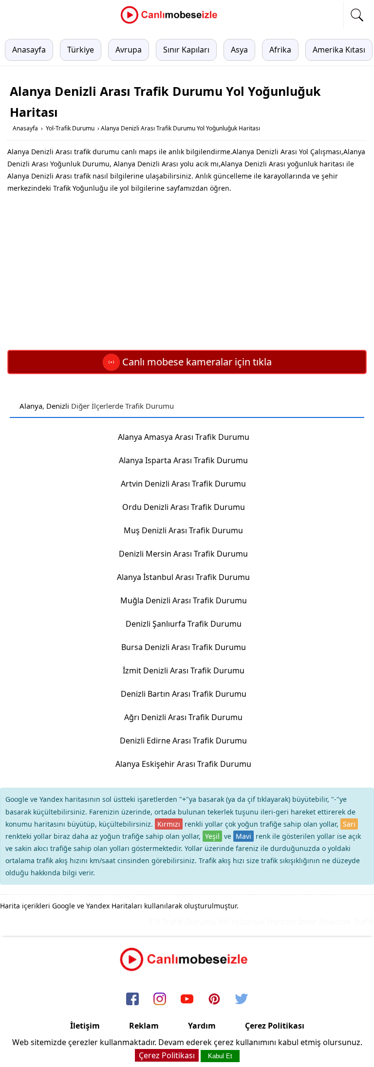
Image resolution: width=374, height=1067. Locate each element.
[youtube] (187, 999)
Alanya (30, 406)
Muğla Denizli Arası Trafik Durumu (183, 600)
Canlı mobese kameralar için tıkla (196, 361)
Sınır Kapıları (186, 49)
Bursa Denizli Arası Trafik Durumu (183, 647)
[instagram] (159, 999)
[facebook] (132, 999)
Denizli (57, 406)
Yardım (202, 1025)
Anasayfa (29, 49)
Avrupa (128, 49)
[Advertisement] (187, 272)
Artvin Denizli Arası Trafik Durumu (183, 483)
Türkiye (80, 49)
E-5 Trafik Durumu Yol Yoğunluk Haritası (215, 921)
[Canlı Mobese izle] (171, 22)
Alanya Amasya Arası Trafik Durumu (183, 437)
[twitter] (241, 999)
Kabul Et (220, 1056)
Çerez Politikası (274, 1025)
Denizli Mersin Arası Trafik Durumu (183, 553)
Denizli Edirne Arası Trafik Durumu (183, 740)
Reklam (144, 1025)
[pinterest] (214, 999)
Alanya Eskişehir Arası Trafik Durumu (183, 764)
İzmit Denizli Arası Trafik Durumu (183, 670)
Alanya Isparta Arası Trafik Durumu (183, 460)
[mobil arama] (357, 15)
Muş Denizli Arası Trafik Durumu (183, 530)
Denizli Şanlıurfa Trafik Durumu (184, 623)
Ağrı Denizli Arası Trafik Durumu (183, 717)
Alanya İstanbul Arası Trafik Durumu (183, 577)
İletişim (85, 1025)
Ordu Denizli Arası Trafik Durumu (183, 507)
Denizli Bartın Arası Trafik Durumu (183, 693)
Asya (239, 49)
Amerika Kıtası (339, 49)
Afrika (280, 49)
